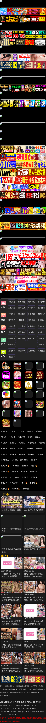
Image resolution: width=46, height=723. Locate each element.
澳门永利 (39, 431)
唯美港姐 (31, 314)
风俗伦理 (41, 351)
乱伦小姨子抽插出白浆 (34, 549)
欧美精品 (31, 302)
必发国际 (40, 454)
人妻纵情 (31, 351)
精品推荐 (11, 302)
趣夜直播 (22, 454)
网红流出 (31, 320)
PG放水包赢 (32, 443)
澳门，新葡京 (14, 477)
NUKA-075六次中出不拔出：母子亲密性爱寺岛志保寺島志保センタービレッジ (34, 601)
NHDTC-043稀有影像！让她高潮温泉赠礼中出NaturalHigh (34, 671)
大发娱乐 (15, 460)
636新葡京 (15, 466)
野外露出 (41, 320)
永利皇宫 (34, 460)
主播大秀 (30, 448)
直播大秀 (4, 483)
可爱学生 (31, 326)
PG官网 (12, 431)
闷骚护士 (41, 332)
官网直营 (30, 431)
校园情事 (21, 351)
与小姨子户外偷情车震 (34, 510)
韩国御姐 (21, 314)
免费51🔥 (34, 466)
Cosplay (31, 308)
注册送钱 (12, 437)
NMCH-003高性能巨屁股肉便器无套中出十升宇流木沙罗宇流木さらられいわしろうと (11, 648)
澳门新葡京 (5, 460)
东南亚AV (41, 314)
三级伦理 (11, 308)
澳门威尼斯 (14, 483)
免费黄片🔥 (16, 489)
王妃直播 (39, 448)
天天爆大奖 (33, 471)
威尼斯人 (4, 431)
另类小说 (11, 357)
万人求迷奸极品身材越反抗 (11, 550)
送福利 (30, 437)
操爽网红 (42, 443)
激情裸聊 (25, 466)
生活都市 (11, 351)
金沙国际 (4, 477)
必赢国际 (13, 443)
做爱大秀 (34, 477)
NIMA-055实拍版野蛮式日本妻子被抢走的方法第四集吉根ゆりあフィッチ (11, 625)
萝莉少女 (41, 302)
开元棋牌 (21, 431)
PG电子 (3, 437)
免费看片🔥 (5, 466)
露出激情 (21, 338)
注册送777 (21, 437)
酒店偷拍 (21, 448)
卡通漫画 (11, 338)
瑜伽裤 (31, 332)
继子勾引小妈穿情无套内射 (11, 529)
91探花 (21, 320)
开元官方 (24, 471)
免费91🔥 (23, 483)
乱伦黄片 (4, 454)
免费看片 (25, 477)
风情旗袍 (11, 332)
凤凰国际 (22, 443)
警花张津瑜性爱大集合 (34, 528)
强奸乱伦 (21, 302)
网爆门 (41, 338)
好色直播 (15, 471)
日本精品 (21, 308)
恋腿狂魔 (41, 326)
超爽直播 (4, 448)
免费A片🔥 (34, 483)
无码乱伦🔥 (5, 471)
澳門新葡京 (24, 460)
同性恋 (41, 344)
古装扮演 (11, 326)
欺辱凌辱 (11, 320)
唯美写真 (31, 338)
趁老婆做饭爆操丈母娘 (11, 510)
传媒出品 (11, 344)
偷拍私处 (13, 454)
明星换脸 (21, 332)
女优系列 (21, 326)
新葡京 (37, 437)
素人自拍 (41, 308)
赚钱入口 (26, 489)
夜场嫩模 (31, 454)
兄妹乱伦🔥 (5, 489)
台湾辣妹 (11, 314)
